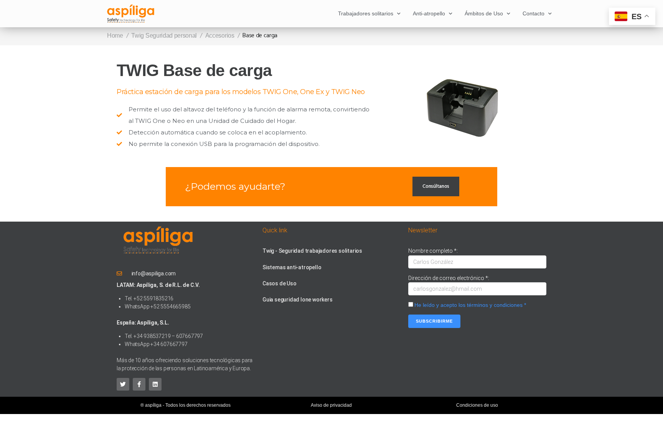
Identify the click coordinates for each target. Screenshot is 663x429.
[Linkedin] (155, 384)
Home (115, 35)
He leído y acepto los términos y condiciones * (470, 305)
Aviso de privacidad (331, 405)
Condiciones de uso (477, 405)
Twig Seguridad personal (164, 35)
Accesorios (219, 35)
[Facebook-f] (139, 384)
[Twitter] (123, 384)
